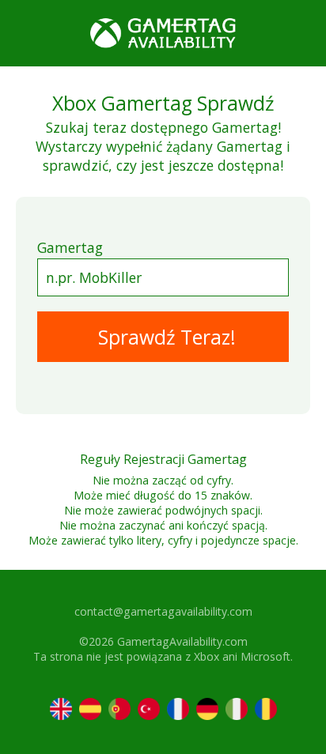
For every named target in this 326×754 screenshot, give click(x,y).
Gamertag (70, 247)
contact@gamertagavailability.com (163, 611)
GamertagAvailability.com (182, 641)
